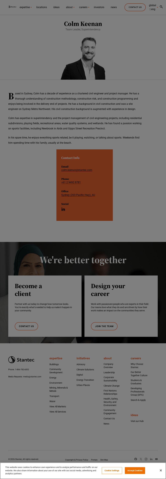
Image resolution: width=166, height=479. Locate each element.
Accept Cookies (134, 470)
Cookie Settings (112, 470)
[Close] (160, 470)
